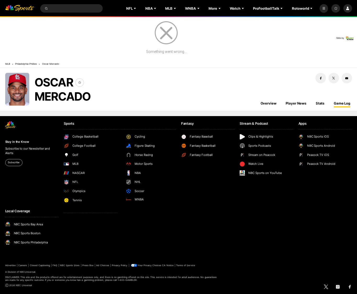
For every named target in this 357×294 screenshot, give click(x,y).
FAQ (55, 265)
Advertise (10, 265)
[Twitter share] (334, 78)
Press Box (88, 265)
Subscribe (14, 162)
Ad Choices (102, 265)
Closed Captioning (40, 265)
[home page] (19, 8)
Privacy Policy (120, 265)
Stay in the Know (17, 142)
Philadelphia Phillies (26, 63)
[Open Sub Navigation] (135, 8)
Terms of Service (185, 265)
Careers (22, 265)
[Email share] (347, 78)
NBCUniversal (27, 271)
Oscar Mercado (50, 63)
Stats (320, 103)
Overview (269, 103)
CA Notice (167, 265)
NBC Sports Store (70, 265)
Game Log (342, 103)
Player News (296, 103)
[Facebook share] (320, 78)
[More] (324, 8)
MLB (7, 63)
